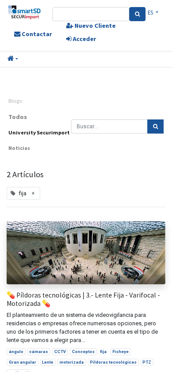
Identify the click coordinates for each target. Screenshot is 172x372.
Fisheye (120, 351)
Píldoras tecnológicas (113, 362)
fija (103, 351)
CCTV (60, 351)
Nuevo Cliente (94, 26)
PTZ (146, 362)
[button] (13, 59)
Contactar (36, 34)
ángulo (16, 351)
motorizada (72, 362)
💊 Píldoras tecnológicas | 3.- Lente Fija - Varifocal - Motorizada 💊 (83, 299)
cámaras (38, 351)
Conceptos (83, 351)
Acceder (83, 39)
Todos (17, 117)
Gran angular (22, 362)
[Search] (137, 14)
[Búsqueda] (155, 126)
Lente (47, 362)
